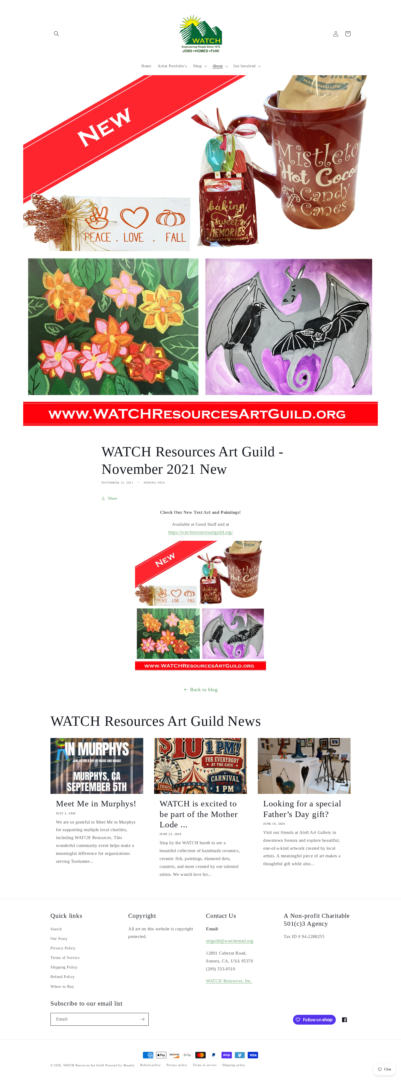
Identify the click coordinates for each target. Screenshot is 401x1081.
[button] (56, 34)
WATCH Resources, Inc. (229, 981)
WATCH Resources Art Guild (83, 1065)
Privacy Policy (62, 948)
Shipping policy (234, 1065)
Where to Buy (62, 987)
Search (56, 929)
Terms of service (205, 1065)
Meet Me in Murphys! (96, 803)
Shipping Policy (64, 967)
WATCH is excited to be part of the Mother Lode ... (198, 814)
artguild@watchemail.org (229, 941)
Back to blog (203, 689)
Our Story (58, 939)
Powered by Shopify (120, 1065)
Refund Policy (62, 977)
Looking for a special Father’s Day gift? (302, 809)
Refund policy (150, 1065)
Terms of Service (65, 958)
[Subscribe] (142, 1019)
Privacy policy (176, 1065)
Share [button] (112, 498)
